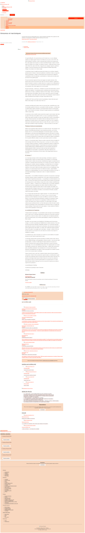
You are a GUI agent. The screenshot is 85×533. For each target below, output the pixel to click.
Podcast (7, 28)
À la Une (24, 412)
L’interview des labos (8, 490)
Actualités (6, 479)
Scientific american (8, 508)
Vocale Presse (7, 521)
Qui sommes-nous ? (8, 497)
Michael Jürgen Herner (25, 39)
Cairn (6, 520)
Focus (6, 481)
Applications (7, 473)
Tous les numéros (6, 439)
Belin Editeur (7, 514)
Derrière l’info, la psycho (8, 483)
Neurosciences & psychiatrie (11, 25)
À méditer (6, 484)
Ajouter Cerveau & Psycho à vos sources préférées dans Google (39, 53)
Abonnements (7, 472)
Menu (3, 6)
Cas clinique (7, 489)
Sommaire (25, 297)
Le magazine (10, 19)
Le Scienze (6, 510)
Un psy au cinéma (7, 484)
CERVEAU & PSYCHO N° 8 (32, 41)
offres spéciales (5, 10)
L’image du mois (7, 480)
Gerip (6, 515)
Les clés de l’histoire (8, 488)
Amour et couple (26, 47)
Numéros (6, 472)
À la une (6, 482)
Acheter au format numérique (30, 298)
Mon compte (7, 475)
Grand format (2, 30)
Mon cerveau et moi (8, 487)
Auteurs (42, 272)
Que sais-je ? (7, 517)
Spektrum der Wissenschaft (9, 509)
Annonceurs (7, 502)
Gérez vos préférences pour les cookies (11, 501)
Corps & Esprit (7, 486)
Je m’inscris (42, 409)
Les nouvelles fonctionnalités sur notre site (11, 503)
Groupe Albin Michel (6, 512)
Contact (6, 496)
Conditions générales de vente (9, 499)
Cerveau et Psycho (8, 507)
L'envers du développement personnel (10, 485)
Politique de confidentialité (9, 500)
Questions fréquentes (8, 495)
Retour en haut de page (4, 430)
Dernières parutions (5, 433)
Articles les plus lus (27, 391)
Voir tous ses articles (28, 276)
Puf (5, 516)
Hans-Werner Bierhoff (33, 39)
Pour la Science (7, 507)
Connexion (4, 12)
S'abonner (2, 44)
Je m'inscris (42, 464)
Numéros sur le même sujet (29, 364)
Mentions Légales (7, 498)
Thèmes (6, 491)
